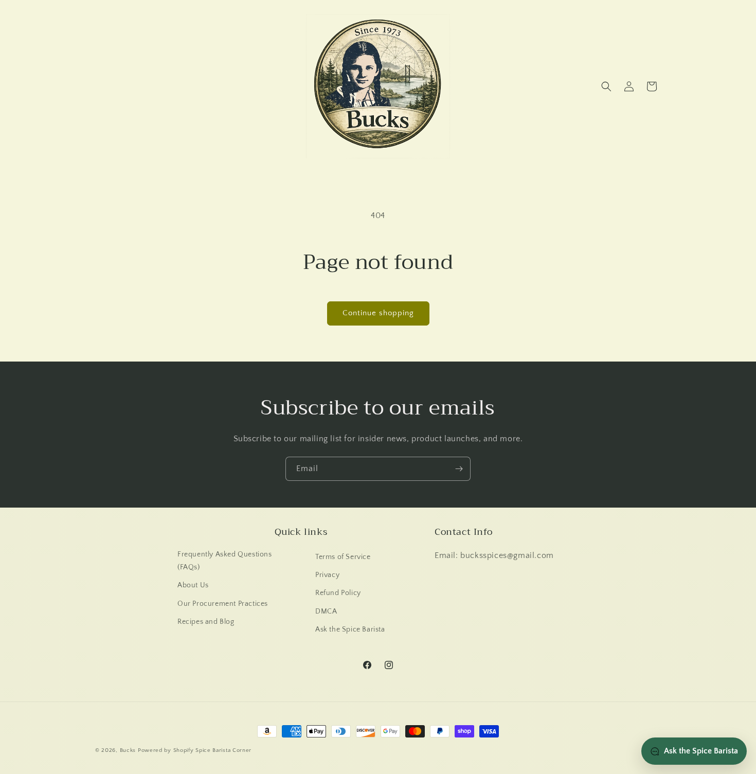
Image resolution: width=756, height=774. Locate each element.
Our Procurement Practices (222, 604)
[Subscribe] (458, 469)
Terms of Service (343, 557)
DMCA (326, 611)
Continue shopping (378, 313)
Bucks (128, 750)
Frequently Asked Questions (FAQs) (224, 560)
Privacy (327, 575)
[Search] (606, 86)
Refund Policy (338, 593)
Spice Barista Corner (223, 750)
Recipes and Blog (206, 622)
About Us (193, 585)
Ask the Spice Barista (350, 629)
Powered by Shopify (166, 750)
